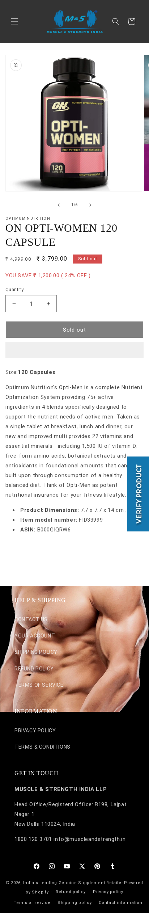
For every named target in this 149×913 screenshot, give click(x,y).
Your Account (34, 636)
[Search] (116, 21)
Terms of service (32, 902)
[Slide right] (90, 205)
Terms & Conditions (42, 747)
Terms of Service (39, 685)
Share (20, 552)
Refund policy (71, 891)
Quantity (14, 289)
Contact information (120, 902)
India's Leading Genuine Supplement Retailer (73, 882)
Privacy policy (108, 891)
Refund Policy (34, 669)
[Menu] (14, 21)
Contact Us (31, 619)
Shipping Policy (36, 652)
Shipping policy (75, 902)
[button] (74, 350)
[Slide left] (59, 205)
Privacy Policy (35, 730)
